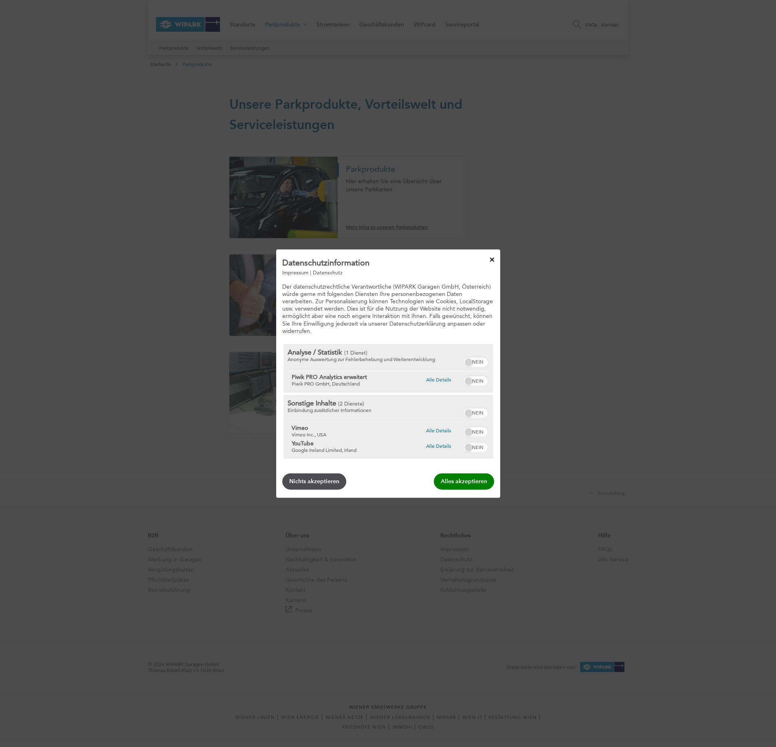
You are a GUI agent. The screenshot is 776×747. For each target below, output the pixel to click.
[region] (388, 401)
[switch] (475, 361)
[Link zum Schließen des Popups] (492, 259)
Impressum (295, 272)
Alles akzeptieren (464, 481)
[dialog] (388, 373)
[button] (468, 362)
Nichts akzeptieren (314, 481)
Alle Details (438, 379)
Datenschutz (328, 272)
